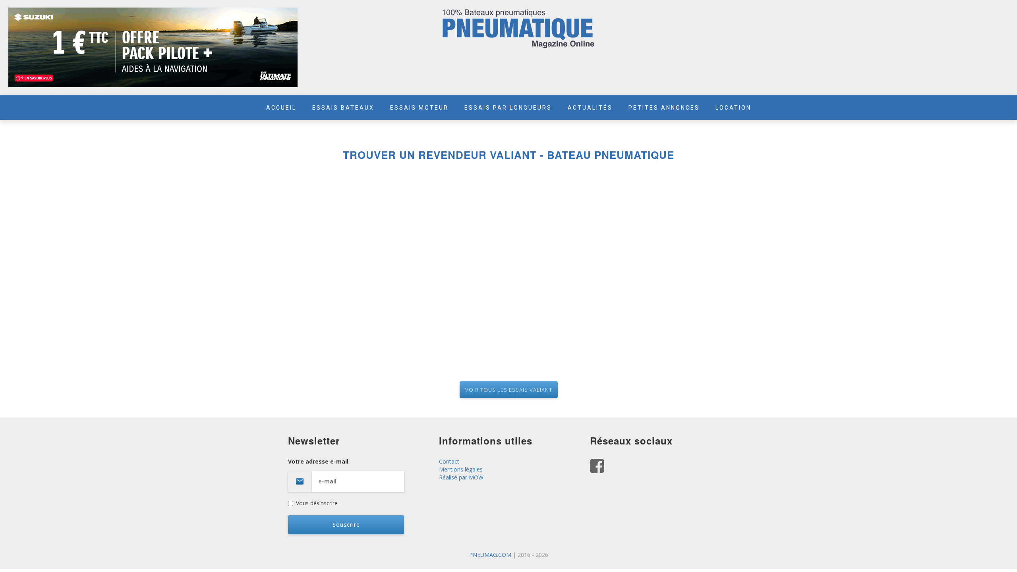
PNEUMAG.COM (490, 554)
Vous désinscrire (317, 503)
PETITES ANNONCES (664, 107)
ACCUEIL (281, 107)
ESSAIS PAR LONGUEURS (508, 107)
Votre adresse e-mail (318, 461)
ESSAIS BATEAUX (343, 107)
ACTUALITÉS (590, 107)
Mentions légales (461, 469)
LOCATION (733, 107)
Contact (449, 461)
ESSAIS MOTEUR (419, 107)
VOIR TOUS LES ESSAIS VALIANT (508, 389)
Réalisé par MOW (461, 477)
